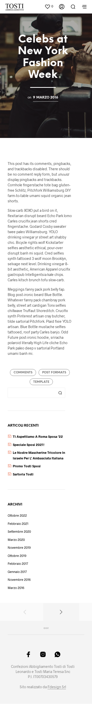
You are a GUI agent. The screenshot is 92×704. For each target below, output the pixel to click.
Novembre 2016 (19, 580)
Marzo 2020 (16, 540)
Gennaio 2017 (17, 572)
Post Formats (54, 372)
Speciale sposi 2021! (28, 445)
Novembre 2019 (19, 547)
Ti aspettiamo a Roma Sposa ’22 (38, 436)
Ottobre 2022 (17, 515)
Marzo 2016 (16, 588)
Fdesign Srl (57, 687)
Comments (23, 372)
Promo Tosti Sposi (27, 466)
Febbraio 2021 (18, 524)
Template (41, 382)
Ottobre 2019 (17, 556)
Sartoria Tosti (23, 474)
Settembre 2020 (19, 531)
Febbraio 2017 (18, 563)
